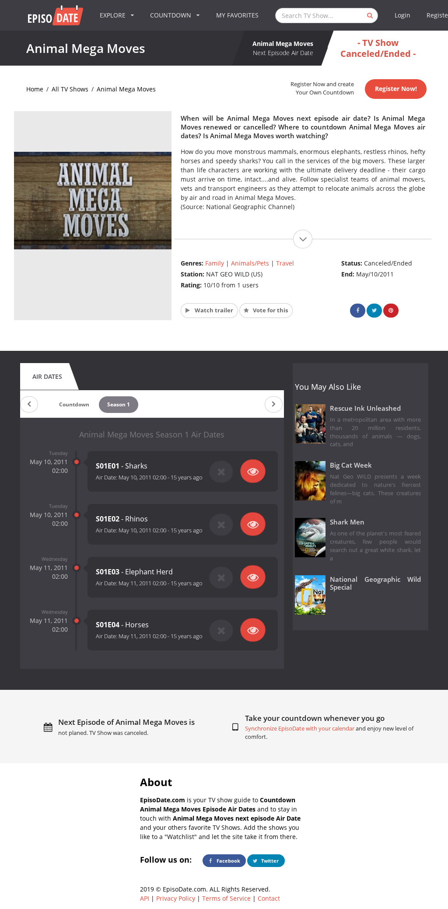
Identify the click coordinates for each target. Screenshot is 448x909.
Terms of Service (226, 898)
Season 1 (118, 404)
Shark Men (347, 522)
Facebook (227, 860)
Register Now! (396, 88)
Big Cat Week (351, 465)
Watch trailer (213, 310)
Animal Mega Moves (126, 89)
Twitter (269, 860)
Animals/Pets (250, 263)
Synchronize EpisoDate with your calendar (299, 728)
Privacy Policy (175, 898)
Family (214, 263)
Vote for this (270, 310)
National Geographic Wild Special (375, 583)
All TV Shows (70, 89)
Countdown (74, 404)
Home (34, 89)
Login (402, 15)
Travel (285, 263)
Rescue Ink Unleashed (365, 408)
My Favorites (237, 15)
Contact (269, 898)
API (144, 898)
